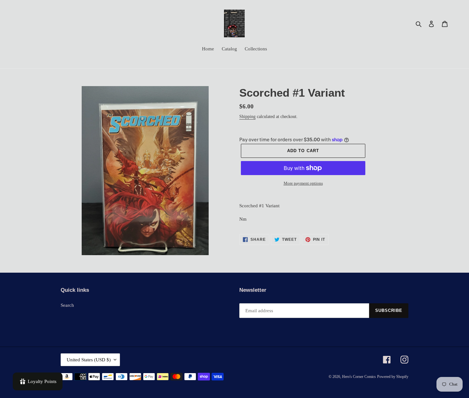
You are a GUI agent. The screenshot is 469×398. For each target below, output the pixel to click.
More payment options (303, 183)
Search (67, 305)
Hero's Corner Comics (359, 376)
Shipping (247, 116)
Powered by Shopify (392, 376)
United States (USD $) (89, 359)
